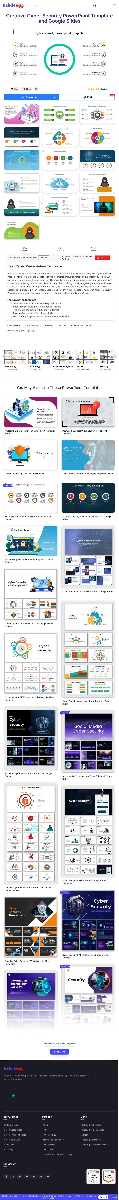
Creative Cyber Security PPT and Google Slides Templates (27, 962)
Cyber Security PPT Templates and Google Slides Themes (85, 956)
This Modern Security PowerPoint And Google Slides (87, 1030)
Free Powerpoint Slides (15, 1135)
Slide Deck (9, 1144)
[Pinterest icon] (36, 89)
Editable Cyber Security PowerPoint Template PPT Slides (29, 517)
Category (8, 1149)
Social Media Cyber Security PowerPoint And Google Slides (87, 777)
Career (84, 1135)
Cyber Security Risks (16, 331)
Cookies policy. (49, 1198)
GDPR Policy (49, 1149)
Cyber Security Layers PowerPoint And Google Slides (87, 591)
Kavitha (94, 250)
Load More (59, 1051)
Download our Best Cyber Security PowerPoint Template (84, 432)
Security (62, 325)
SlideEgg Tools (11, 1125)
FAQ (45, 1130)
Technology (48, 325)
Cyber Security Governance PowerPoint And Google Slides (87, 702)
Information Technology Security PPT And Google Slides (28, 1036)
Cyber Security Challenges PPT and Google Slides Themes (29, 625)
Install (103, 258)
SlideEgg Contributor (91, 1139)
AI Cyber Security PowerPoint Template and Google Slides (86, 517)
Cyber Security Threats (81, 325)
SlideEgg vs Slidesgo (91, 1125)
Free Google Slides (13, 1130)
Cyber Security (13, 325)
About (45, 1125)
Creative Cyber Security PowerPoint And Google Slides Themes (28, 889)
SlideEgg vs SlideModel (92, 1130)
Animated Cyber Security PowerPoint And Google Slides (28, 774)
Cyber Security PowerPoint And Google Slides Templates (84, 882)
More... (32, 330)
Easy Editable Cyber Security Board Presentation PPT (87, 473)
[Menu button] (114, 6)
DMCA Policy (49, 1144)
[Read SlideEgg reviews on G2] (93, 1176)
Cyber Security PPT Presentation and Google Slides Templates (29, 698)
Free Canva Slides (12, 1139)
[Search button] (94, 5)
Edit (100, 97)
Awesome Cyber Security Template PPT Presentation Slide (30, 432)
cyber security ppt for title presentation (24, 473)
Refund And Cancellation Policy (57, 1154)
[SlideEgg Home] (59, 1068)
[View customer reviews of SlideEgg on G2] (109, 1176)
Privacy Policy (49, 1135)
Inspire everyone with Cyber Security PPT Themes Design (29, 560)
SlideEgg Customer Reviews (94, 1144)
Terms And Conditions (53, 1139)
